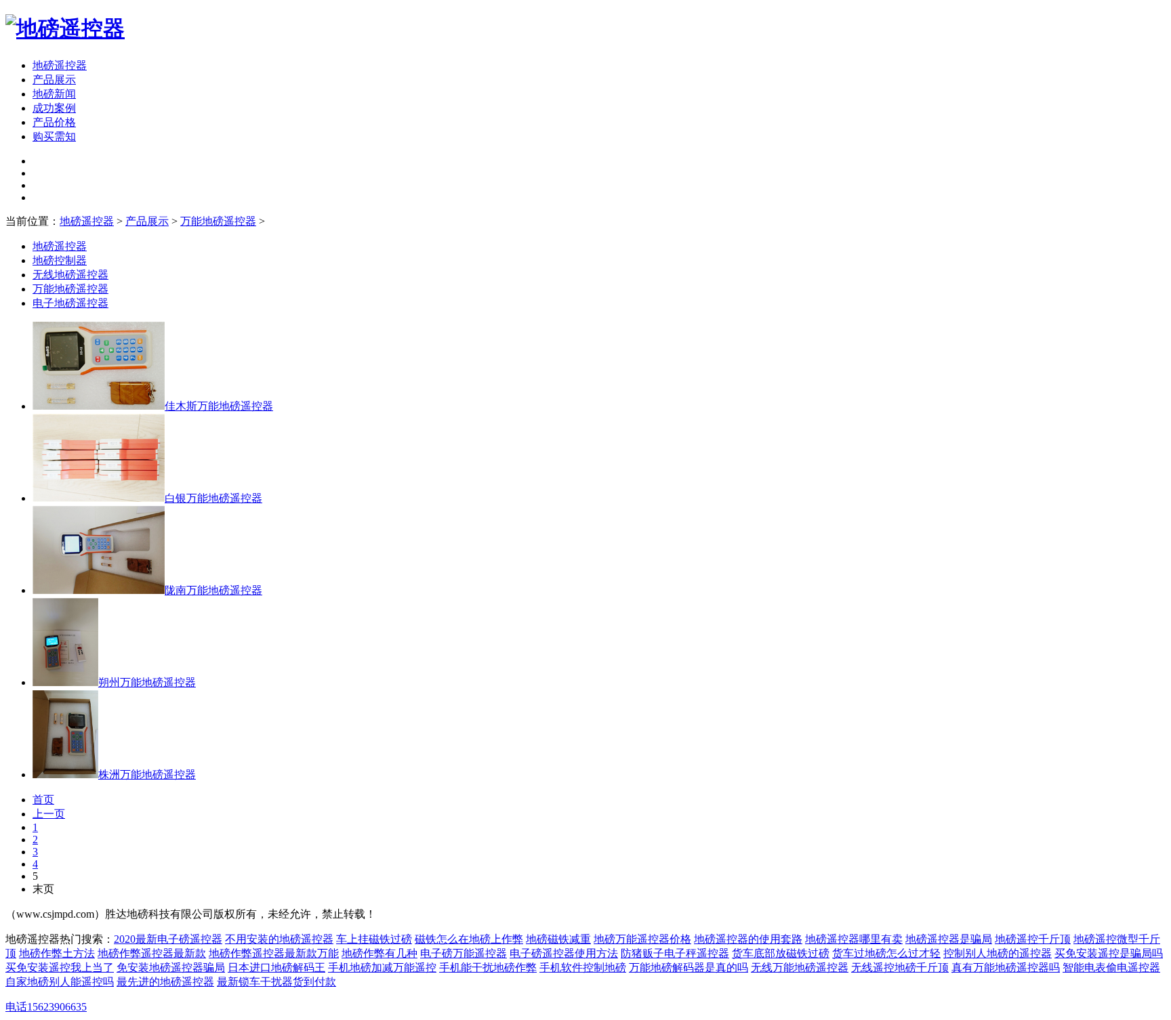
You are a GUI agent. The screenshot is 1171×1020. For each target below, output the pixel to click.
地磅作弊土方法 (57, 953)
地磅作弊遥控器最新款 (152, 953)
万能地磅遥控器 (218, 221)
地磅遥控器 (60, 65)
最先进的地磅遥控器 (165, 981)
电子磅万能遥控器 (463, 953)
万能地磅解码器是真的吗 (688, 967)
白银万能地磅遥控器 (213, 498)
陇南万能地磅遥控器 (213, 590)
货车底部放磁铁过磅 (780, 953)
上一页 (49, 814)
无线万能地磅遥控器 (799, 967)
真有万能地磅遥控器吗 (1005, 967)
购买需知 (54, 136)
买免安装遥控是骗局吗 (1108, 953)
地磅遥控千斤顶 (1033, 939)
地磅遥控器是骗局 (948, 939)
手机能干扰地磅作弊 (488, 967)
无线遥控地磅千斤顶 (900, 967)
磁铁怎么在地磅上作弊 (469, 939)
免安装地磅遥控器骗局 (171, 967)
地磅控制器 (60, 260)
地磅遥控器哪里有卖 (854, 939)
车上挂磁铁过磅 (374, 939)
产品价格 (54, 122)
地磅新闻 (54, 94)
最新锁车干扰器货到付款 (276, 981)
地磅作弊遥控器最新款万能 (274, 953)
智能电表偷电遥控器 (1111, 967)
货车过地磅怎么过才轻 (886, 953)
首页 (43, 799)
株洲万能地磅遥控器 (147, 774)
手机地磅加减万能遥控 (382, 967)
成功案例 (54, 108)
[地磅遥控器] (65, 28)
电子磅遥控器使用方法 (564, 953)
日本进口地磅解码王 (276, 967)
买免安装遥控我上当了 (59, 967)
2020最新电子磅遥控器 (168, 939)
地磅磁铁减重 (558, 939)
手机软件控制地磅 (582, 967)
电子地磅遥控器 (70, 303)
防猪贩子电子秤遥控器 (675, 953)
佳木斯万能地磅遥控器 (219, 406)
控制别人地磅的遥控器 (997, 953)
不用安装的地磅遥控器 (279, 939)
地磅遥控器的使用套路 (748, 939)
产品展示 (147, 221)
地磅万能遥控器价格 (642, 939)
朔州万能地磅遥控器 (147, 682)
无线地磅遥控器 (70, 274)
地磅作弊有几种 (379, 953)
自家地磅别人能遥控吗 (59, 981)
